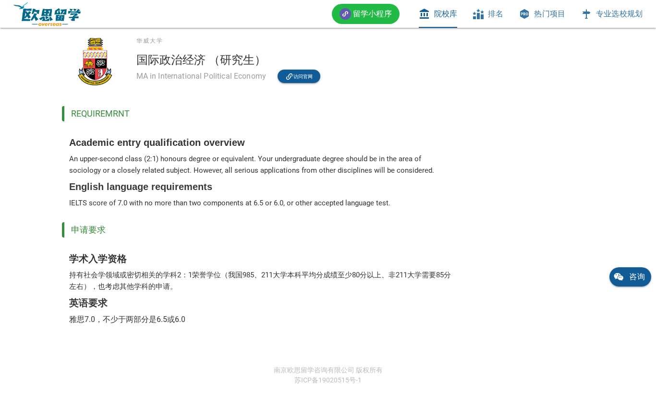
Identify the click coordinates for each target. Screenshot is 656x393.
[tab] (438, 14)
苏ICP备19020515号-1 (328, 380)
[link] (47, 14)
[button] (366, 14)
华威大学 (149, 40)
